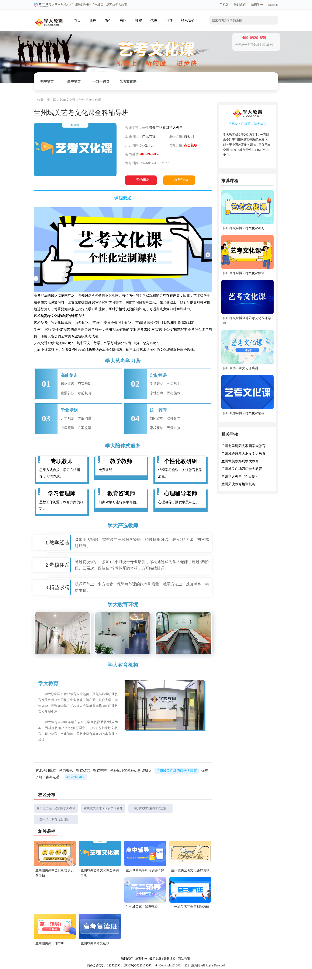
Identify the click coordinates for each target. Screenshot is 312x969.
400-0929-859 (75, 777)
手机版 (224, 4)
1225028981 (114, 965)
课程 (92, 20)
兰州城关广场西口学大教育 (162, 127)
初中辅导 (47, 81)
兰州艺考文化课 (90, 100)
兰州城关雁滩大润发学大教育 (103, 808)
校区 (123, 20)
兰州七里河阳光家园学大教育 (56, 808)
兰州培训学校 (81, 4)
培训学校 (257, 4)
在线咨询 (181, 180)
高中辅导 (74, 81)
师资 (138, 20)
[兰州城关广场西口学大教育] (48, 16)
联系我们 (188, 20)
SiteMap (273, 4)
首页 (77, 20)
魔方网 (53, 4)
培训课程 (240, 4)
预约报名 (143, 180)
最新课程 (170, 958)
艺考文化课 (127, 81)
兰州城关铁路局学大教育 (150, 808)
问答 (169, 20)
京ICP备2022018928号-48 (140, 965)
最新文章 (155, 958)
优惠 (153, 20)
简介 (108, 20)
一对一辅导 (101, 81)
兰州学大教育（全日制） (55, 819)
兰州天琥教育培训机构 (238, 484)
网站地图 (184, 958)
